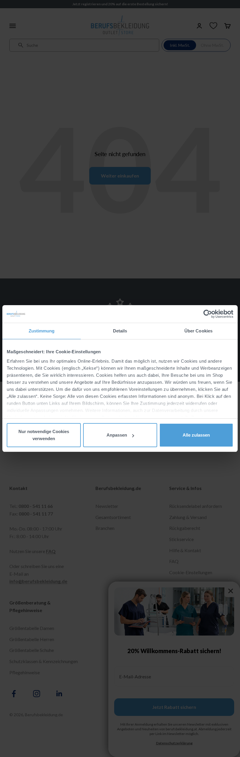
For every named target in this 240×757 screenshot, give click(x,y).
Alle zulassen (196, 434)
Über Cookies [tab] (198, 330)
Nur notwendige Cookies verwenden (43, 435)
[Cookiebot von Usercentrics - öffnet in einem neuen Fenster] (207, 314)
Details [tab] (120, 330)
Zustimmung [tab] (42, 330)
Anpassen (117, 434)
